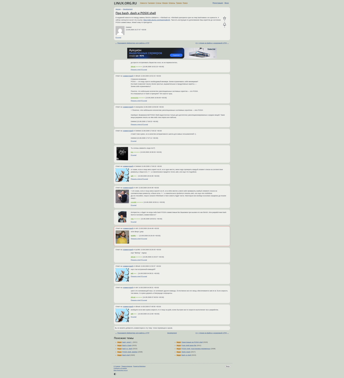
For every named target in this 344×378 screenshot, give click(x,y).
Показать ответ (136, 69)
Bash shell (126, 355)
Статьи (158, 3)
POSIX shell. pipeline (129, 352)
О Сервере (117, 366)
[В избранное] (224, 18)
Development (127, 9)
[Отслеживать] (224, 24)
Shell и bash (185, 352)
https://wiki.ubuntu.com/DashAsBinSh (156, 20)
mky (132, 219)
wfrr (132, 176)
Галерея (151, 3)
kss (132, 152)
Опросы (172, 3)
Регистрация (218, 3)
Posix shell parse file (188, 345)
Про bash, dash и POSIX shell (136, 13)
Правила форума (126, 366)
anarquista (134, 98)
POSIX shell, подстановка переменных (195, 349)
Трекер (179, 3)
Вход (227, 3)
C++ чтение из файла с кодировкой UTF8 (211, 43)
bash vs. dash (127, 349)
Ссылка (118, 37)
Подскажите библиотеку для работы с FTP (133, 43)
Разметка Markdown (139, 366)
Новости (143, 3)
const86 (133, 202)
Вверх (228, 366)
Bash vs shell (186, 355)
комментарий (128, 76)
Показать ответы (136, 124)
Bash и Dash (127, 345)
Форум (165, 3)
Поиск (185, 3)
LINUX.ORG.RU (125, 3)
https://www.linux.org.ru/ (121, 370)
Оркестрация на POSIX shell (192, 342)
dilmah (133, 66)
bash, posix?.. (127, 342)
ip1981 (133, 236)
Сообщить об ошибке (120, 368)
